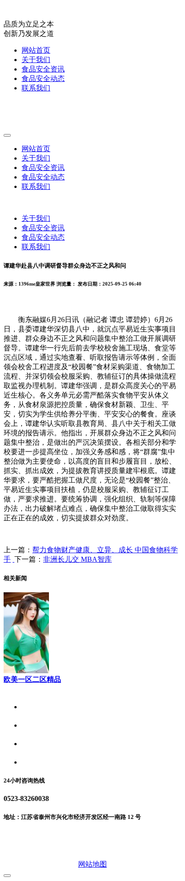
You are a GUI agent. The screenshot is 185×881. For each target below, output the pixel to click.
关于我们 (36, 59)
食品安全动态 (43, 78)
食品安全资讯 (43, 69)
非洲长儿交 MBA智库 (77, 559)
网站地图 (92, 864)
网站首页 (36, 50)
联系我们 (36, 88)
